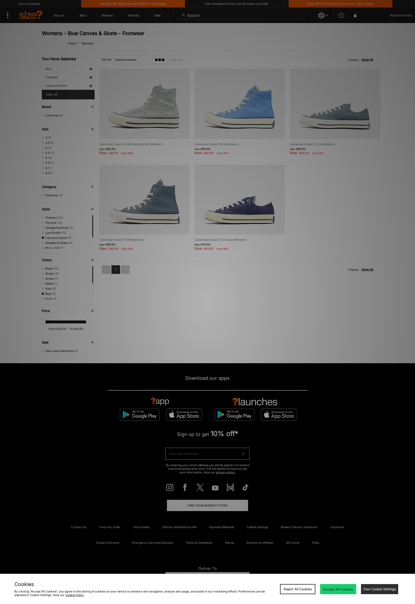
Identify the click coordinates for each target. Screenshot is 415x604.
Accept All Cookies (338, 589)
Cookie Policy (74, 595)
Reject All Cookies (298, 589)
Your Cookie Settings (379, 589)
